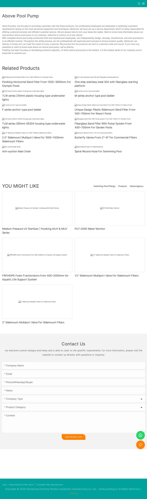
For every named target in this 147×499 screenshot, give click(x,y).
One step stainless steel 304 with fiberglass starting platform (106, 83)
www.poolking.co (108, 489)
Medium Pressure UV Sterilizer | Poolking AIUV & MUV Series (34, 230)
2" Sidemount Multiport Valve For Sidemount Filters (33, 322)
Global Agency (136, 186)
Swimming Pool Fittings (104, 186)
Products (122, 186)
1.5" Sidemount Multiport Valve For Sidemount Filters (107, 275)
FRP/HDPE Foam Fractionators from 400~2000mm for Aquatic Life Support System (35, 277)
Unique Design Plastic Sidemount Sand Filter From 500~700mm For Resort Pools (105, 111)
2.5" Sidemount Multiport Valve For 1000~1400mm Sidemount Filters (33, 139)
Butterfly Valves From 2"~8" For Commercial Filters (106, 137)
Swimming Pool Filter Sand (21, 484)
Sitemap (73, 493)
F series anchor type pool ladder (21, 109)
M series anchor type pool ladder (95, 95)
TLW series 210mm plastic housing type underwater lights (33, 97)
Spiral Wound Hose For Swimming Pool (98, 151)
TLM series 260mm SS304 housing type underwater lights (33, 125)
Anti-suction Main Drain (16, 151)
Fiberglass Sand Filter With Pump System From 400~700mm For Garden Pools (103, 125)
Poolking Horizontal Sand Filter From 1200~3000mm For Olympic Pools (36, 83)
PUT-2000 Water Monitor (90, 228)
